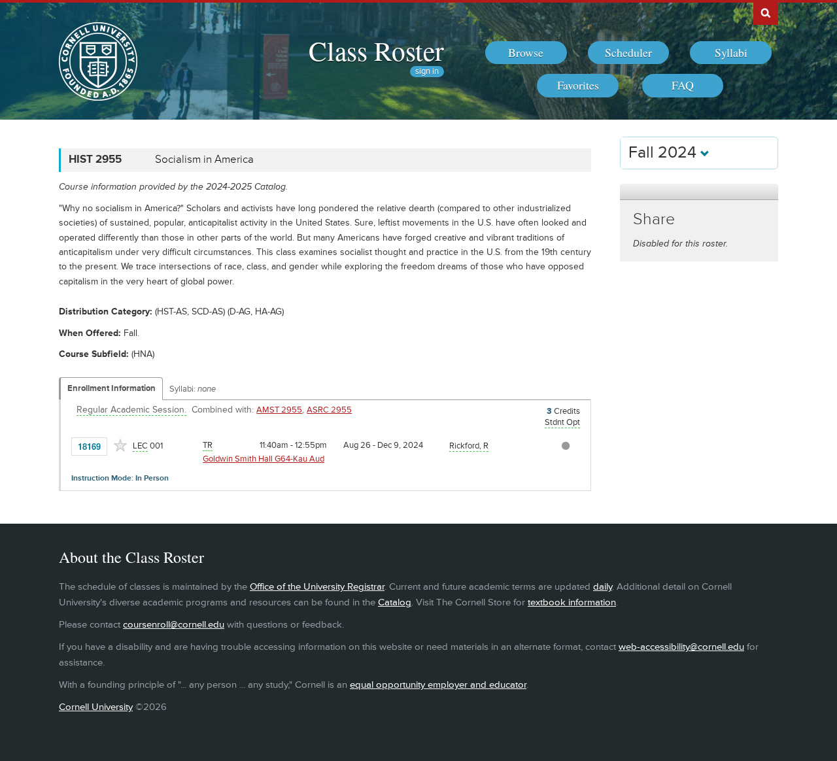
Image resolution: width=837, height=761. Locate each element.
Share (654, 219)
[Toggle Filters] (699, 192)
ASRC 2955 (329, 410)
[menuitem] (526, 53)
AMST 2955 (279, 410)
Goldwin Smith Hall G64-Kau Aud (263, 459)
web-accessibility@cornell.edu (681, 647)
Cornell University (96, 707)
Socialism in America (204, 159)
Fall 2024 (664, 153)
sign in (427, 71)
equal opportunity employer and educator (438, 685)
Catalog (394, 602)
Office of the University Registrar (317, 587)
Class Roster (376, 50)
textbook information (572, 602)
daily (602, 587)
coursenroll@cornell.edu (173, 624)
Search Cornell (765, 12)
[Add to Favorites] (120, 445)
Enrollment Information (111, 388)
